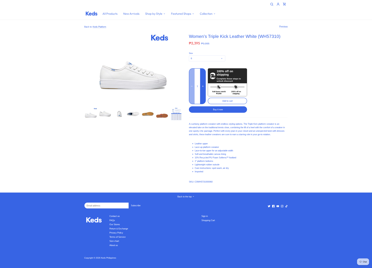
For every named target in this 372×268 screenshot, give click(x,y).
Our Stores (114, 224)
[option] (90, 113)
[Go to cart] (284, 4)
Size (191, 53)
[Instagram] (282, 206)
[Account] (278, 4)
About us (113, 245)
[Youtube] (278, 206)
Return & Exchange (118, 228)
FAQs (112, 220)
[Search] (272, 4)
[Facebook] (273, 206)
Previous (283, 26)
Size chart (114, 241)
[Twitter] (269, 206)
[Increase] (203, 86)
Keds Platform (99, 26)
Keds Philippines (108, 258)
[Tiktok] (286, 206)
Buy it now (218, 109)
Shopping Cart (208, 220)
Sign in (204, 216)
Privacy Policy (116, 232)
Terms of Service (117, 237)
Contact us (114, 216)
